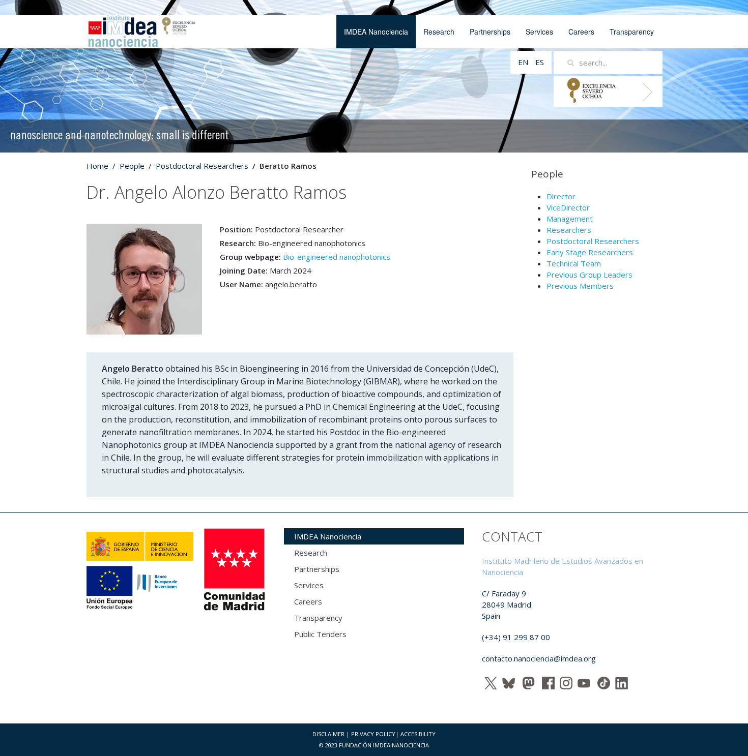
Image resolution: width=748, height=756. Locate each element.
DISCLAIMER (328, 734)
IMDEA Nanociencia (376, 31)
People (132, 166)
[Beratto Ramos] (144, 278)
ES (539, 62)
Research (438, 31)
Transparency (632, 31)
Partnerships (490, 31)
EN (524, 62)
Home (97, 166)
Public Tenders (320, 634)
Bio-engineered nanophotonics (336, 257)
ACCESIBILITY (418, 734)
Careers (581, 31)
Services (539, 31)
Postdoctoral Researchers (202, 166)
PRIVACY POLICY (373, 734)
